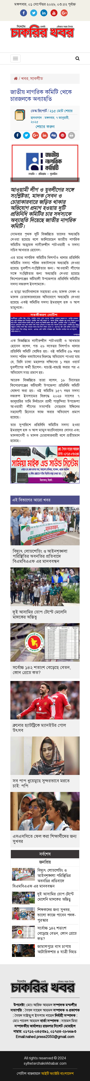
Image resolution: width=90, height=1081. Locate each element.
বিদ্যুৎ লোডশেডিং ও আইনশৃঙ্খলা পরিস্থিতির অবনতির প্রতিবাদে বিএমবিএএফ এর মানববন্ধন (40, 556)
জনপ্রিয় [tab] (45, 862)
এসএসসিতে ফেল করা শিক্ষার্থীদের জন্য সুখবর (45, 839)
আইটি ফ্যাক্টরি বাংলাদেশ (57, 1073)
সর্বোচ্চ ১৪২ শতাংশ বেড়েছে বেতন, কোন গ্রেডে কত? (42, 670)
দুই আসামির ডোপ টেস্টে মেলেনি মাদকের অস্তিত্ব (40, 614)
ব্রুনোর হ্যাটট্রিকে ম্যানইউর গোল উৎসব (39, 728)
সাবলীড (36, 78)
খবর (24, 78)
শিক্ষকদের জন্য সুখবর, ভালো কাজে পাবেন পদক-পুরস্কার (56, 915)
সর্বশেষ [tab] (45, 854)
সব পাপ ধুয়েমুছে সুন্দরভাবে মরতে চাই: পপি (41, 783)
